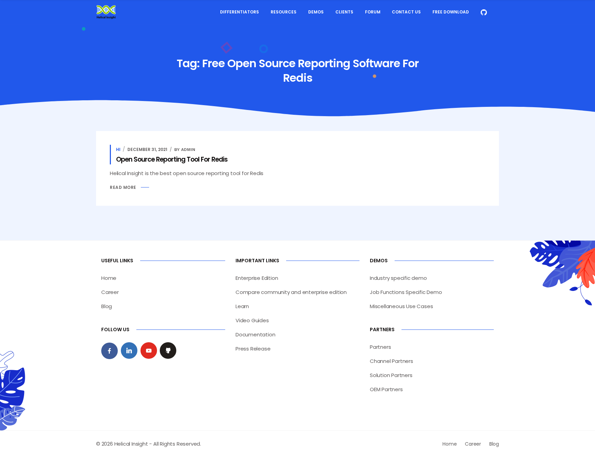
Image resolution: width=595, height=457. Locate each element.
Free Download (450, 12)
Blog (106, 306)
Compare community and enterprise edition (291, 292)
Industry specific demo (398, 278)
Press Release (253, 348)
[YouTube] (148, 350)
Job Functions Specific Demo (406, 292)
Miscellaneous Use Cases (401, 306)
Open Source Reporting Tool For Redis (172, 159)
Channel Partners (391, 361)
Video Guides (252, 320)
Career (110, 292)
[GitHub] (168, 350)
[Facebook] (109, 351)
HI (118, 149)
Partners (380, 347)
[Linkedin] (129, 350)
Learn (242, 306)
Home (108, 278)
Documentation (255, 334)
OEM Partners (386, 389)
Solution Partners (391, 375)
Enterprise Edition (257, 278)
